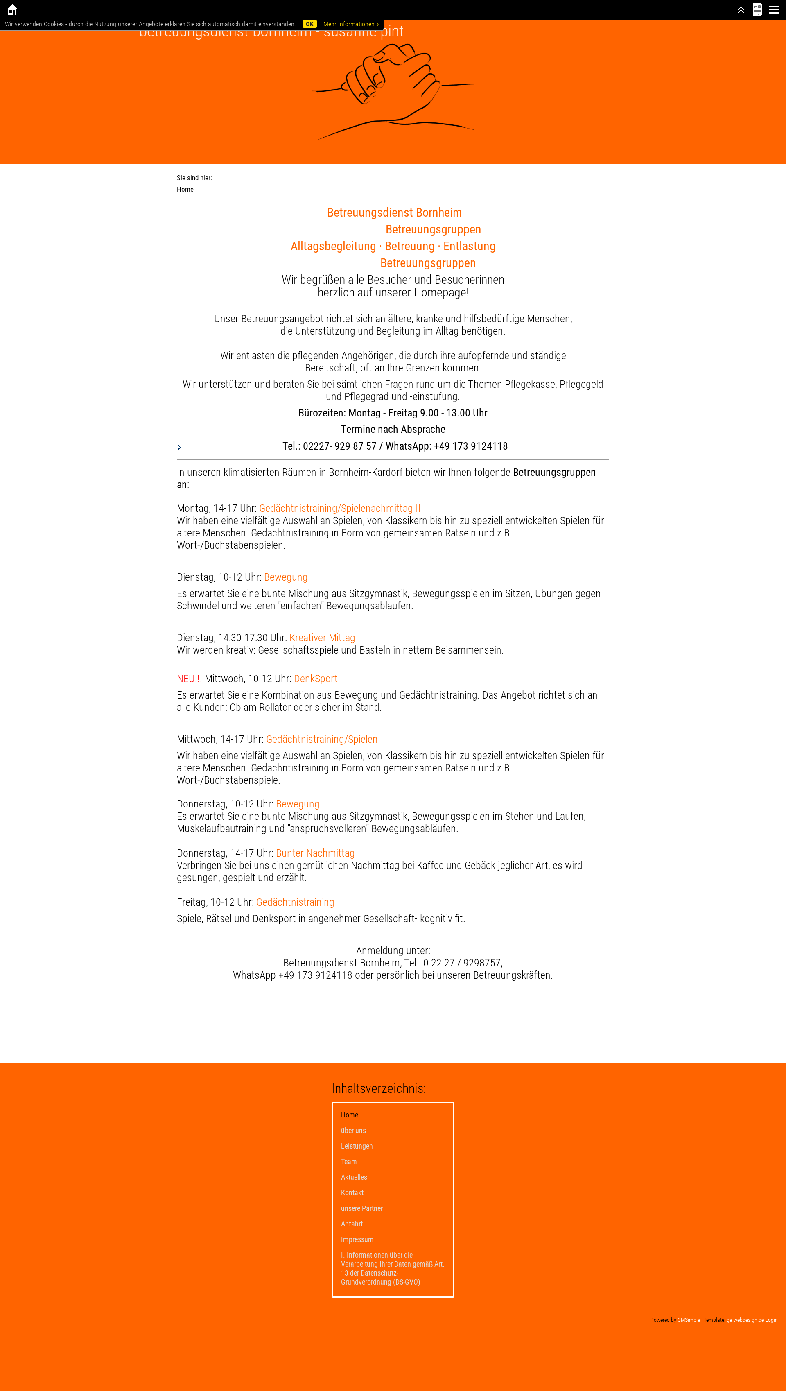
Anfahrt (352, 1223)
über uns (353, 1130)
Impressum (357, 1239)
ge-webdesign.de (745, 1319)
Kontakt (352, 1192)
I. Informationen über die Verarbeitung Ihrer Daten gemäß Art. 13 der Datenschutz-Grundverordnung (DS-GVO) (393, 1268)
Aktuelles (354, 1177)
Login (771, 1319)
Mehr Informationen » (351, 24)
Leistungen (357, 1146)
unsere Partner (362, 1208)
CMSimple (689, 1319)
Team (349, 1161)
